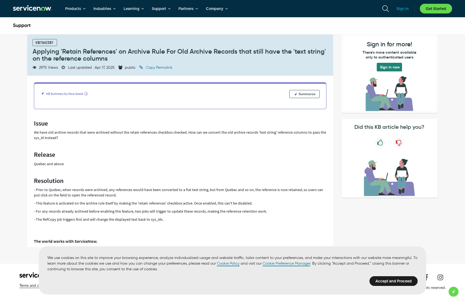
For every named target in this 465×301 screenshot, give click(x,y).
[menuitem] (75, 8)
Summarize (306, 94)
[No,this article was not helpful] (398, 142)
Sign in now (390, 67)
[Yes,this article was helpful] (380, 142)
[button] (36, 285)
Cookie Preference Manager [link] (286, 263)
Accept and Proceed (393, 281)
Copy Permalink (158, 67)
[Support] (22, 26)
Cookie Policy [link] (228, 263)
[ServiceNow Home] (32, 8)
